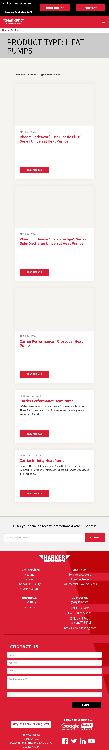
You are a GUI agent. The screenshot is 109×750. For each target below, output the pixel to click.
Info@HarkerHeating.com (79, 628)
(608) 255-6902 (80, 602)
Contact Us (80, 597)
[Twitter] (74, 741)
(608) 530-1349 (80, 608)
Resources (29, 597)
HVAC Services (29, 570)
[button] (103, 21)
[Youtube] (91, 741)
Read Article (34, 170)
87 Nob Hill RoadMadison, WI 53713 (79, 620)
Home (5, 30)
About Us (79, 570)
